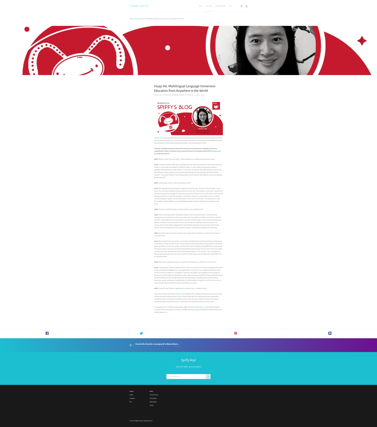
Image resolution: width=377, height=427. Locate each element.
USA (202, 95)
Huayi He (190, 95)
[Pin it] (235, 333)
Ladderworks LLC (148, 420)
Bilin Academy (213, 151)
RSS (131, 402)
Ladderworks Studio (220, 6)
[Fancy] (330, 333)
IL (194, 95)
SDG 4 (198, 95)
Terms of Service (154, 395)
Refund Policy (153, 402)
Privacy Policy (153, 398)
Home (131, 18)
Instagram (132, 398)
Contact (152, 405)
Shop (230, 6)
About (200, 6)
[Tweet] (141, 333)
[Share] (47, 333)
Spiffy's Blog (208, 6)
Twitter (131, 395)
